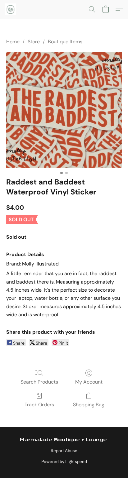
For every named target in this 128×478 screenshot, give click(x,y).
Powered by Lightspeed (64, 461)
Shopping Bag (88, 404)
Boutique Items (65, 41)
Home (13, 41)
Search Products (39, 382)
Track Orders (39, 404)
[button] (11, 9)
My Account (89, 382)
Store (34, 41)
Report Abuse (64, 450)
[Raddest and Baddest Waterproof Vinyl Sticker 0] (64, 110)
